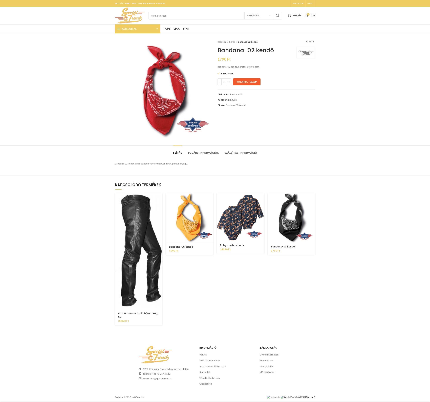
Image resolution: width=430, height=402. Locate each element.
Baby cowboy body (232, 245)
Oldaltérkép (205, 383)
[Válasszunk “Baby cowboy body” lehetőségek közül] (261, 198)
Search (277, 15)
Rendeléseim (266, 360)
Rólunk (203, 354)
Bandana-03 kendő (283, 246)
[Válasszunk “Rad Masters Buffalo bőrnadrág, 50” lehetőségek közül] (160, 198)
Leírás (177, 153)
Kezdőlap (222, 41)
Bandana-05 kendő (181, 246)
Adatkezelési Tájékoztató (212, 366)
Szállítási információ (240, 153)
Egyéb (232, 41)
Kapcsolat (204, 372)
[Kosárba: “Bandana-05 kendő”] (211, 198)
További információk (203, 153)
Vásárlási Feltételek (209, 377)
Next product (313, 42)
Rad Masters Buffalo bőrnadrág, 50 (138, 315)
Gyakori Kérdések (269, 354)
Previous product (306, 42)
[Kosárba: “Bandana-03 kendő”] (312, 198)
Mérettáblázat (267, 372)
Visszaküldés (266, 366)
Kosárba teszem (246, 81)
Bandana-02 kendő (236, 105)
